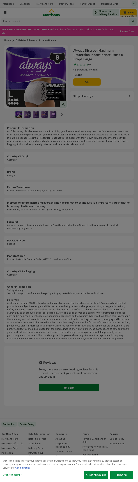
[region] (69, 468)
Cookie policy (22, 467)
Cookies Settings (12, 474)
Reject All (121, 474)
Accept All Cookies (96, 474)
